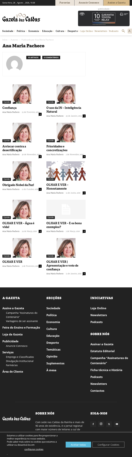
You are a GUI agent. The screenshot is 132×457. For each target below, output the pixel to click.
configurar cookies (33, 449)
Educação (52, 336)
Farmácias (12, 365)
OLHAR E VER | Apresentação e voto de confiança (62, 265)
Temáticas (53, 349)
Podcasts (96, 322)
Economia (53, 322)
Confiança (9, 108)
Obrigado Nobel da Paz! (18, 185)
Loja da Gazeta (12, 334)
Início (4, 39)
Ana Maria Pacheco (10, 112)
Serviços (8, 352)
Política (51, 315)
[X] (109, 424)
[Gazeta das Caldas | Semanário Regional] (35, 17)
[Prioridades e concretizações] (66, 132)
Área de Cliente (12, 371)
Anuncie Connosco (16, 345)
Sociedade (53, 308)
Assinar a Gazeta (101, 344)
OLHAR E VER (12, 262)
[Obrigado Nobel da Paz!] (22, 171)
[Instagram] (101, 424)
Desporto (52, 343)
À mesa (51, 370)
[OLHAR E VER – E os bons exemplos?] (66, 209)
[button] (123, 31)
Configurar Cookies (108, 444)
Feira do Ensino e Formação (21, 327)
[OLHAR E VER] (22, 248)
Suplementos (55, 363)
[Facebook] (93, 424)
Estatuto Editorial (102, 351)
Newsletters (98, 315)
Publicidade (10, 341)
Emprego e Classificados (20, 357)
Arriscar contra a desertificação (14, 148)
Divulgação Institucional (20, 361)
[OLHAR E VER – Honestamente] (66, 171)
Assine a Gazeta (13, 308)
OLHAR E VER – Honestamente (57, 186)
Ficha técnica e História (106, 370)
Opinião (6, 102)
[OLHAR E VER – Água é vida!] (22, 209)
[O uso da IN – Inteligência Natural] (66, 94)
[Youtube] (117, 424)
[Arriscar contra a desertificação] (22, 132)
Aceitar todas (78, 444)
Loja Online (98, 308)
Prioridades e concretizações (56, 148)
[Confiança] (22, 94)
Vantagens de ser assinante (22, 321)
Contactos (97, 391)
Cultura (51, 329)
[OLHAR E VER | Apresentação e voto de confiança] (66, 248)
